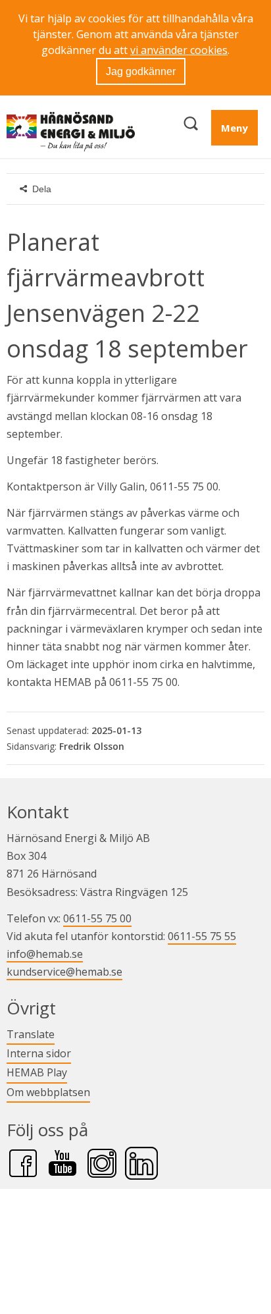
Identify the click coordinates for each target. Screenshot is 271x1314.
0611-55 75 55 (202, 936)
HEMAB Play (37, 1072)
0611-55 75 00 (97, 918)
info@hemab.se (45, 954)
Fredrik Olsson (91, 746)
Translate (31, 1033)
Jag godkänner (141, 71)
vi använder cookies (179, 50)
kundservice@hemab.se (64, 971)
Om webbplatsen (48, 1092)
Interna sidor (39, 1053)
